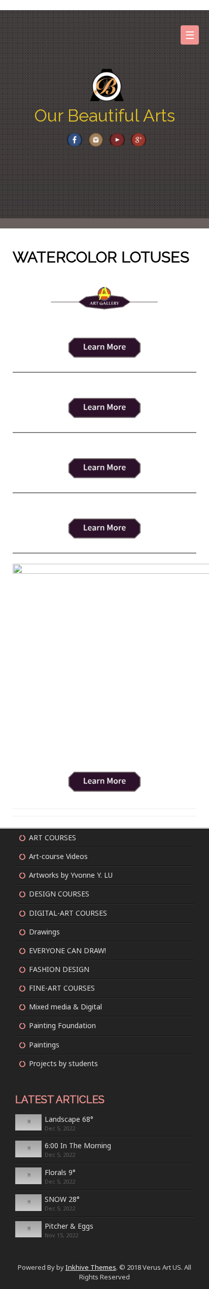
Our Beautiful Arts (104, 115)
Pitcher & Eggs (69, 1226)
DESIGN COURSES (59, 894)
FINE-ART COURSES (62, 988)
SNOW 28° (62, 1199)
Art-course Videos (58, 856)
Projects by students (63, 1063)
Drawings (44, 931)
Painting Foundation (62, 1025)
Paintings (44, 1044)
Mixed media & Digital (65, 1006)
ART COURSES (52, 837)
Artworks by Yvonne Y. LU (71, 875)
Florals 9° (60, 1172)
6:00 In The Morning (78, 1145)
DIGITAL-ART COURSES (68, 913)
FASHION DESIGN (59, 969)
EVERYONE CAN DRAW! (67, 950)
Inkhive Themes (90, 1267)
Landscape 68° (69, 1119)
